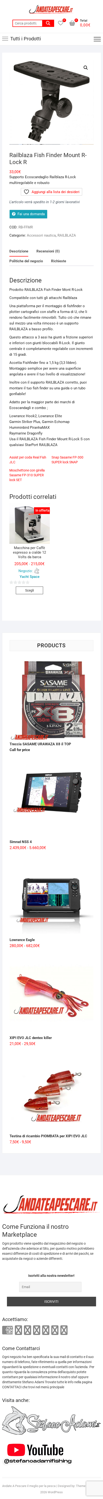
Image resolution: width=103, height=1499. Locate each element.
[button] (85, 67)
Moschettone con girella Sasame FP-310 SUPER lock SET (27, 475)
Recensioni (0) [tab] (48, 251)
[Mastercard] (18, 1330)
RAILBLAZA (66, 235)
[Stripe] (54, 1330)
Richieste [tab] (58, 261)
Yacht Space (30, 577)
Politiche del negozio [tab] (26, 261)
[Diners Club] (36, 1330)
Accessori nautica (41, 235)
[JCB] (64, 1330)
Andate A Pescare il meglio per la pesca (29, 1486)
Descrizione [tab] (18, 251)
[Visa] (27, 1330)
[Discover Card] (45, 1330)
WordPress (55, 1492)
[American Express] (7, 1330)
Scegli (29, 590)
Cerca (48, 23)
